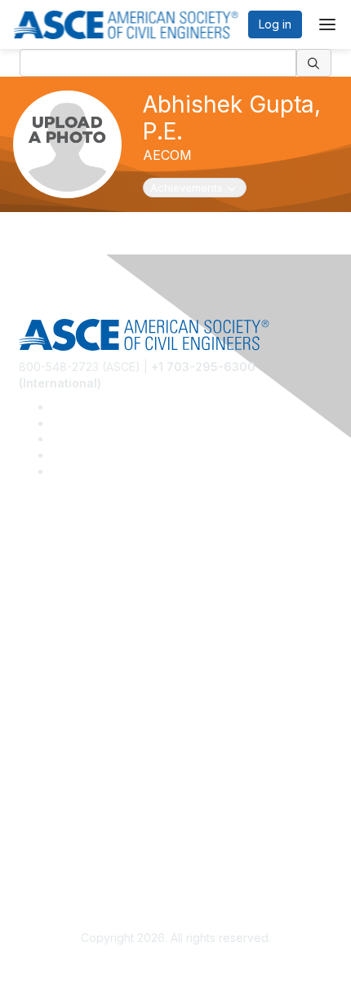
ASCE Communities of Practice (100, 603)
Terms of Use (55, 845)
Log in (275, 24)
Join (30, 688)
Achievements (195, 187)
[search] (314, 63)
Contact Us (48, 736)
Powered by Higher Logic (175, 968)
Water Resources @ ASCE (89, 555)
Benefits (41, 712)
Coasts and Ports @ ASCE (88, 579)
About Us (43, 821)
